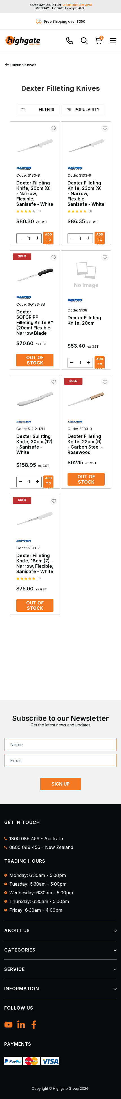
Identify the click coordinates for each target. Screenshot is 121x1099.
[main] (60, 370)
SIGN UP (60, 784)
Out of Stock (35, 360)
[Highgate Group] (22, 41)
